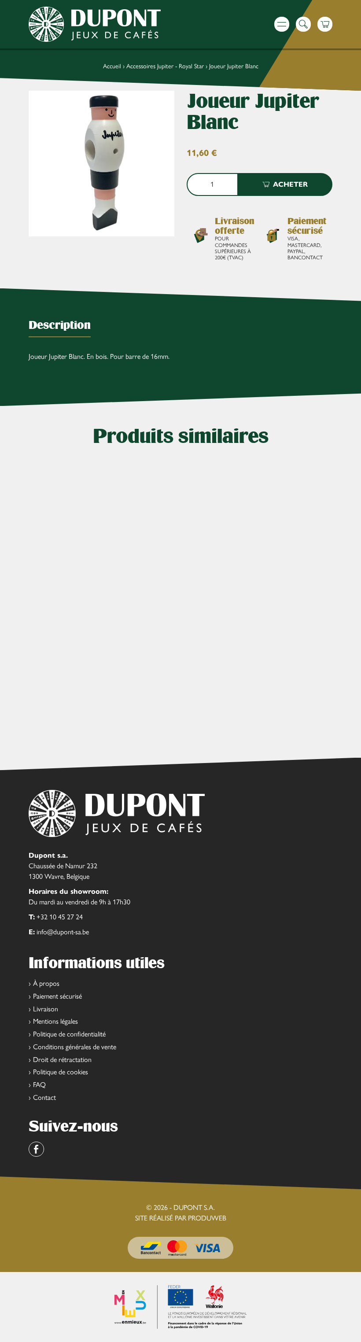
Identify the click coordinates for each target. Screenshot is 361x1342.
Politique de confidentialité (69, 1034)
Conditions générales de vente (74, 1047)
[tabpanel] (180, 358)
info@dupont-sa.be (63, 932)
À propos (46, 983)
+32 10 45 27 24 (60, 917)
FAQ (39, 1084)
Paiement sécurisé (57, 996)
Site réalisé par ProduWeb (180, 1218)
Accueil (112, 66)
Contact (44, 1097)
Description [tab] (60, 325)
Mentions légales (55, 1021)
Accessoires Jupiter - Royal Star (165, 66)
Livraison (45, 1009)
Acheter (290, 184)
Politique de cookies (60, 1072)
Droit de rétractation (62, 1059)
